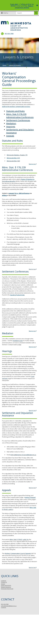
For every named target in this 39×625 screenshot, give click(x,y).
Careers (3, 584)
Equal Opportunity (6, 585)
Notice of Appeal (30, 497)
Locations (3, 580)
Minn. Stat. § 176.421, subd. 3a (19, 539)
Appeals (10, 135)
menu (5, 13)
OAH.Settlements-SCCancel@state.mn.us (23, 455)
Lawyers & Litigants (15, 65)
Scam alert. (14, 4)
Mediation (11, 123)
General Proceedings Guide (11, 70)
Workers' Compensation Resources (14, 68)
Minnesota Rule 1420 (13, 161)
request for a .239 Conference (19, 193)
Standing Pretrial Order (17, 295)
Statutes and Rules (15, 111)
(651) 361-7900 (9, 33)
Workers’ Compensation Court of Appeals (18, 553)
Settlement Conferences (18, 120)
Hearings (10, 126)
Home (4, 65)
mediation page (18, 341)
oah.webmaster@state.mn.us (8, 606)
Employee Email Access (7, 588)
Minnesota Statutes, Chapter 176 (17, 155)
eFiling (4, 195)
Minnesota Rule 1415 (13, 158)
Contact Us (4, 582)
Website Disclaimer (6, 587)
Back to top (32, 164)
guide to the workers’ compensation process (16, 106)
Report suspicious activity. (24, 7)
